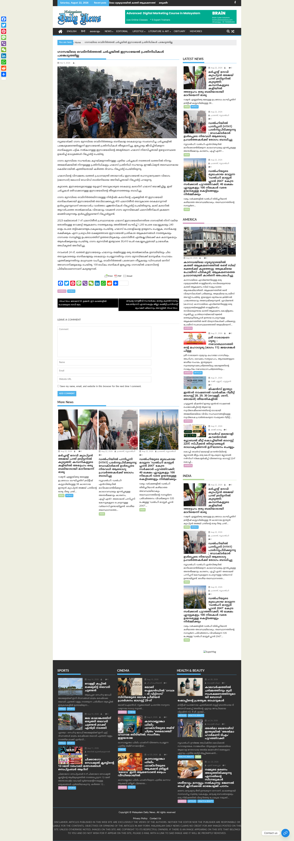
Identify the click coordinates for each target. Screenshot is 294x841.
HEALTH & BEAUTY (195, 715)
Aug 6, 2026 (152, 717)
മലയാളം (95, 31)
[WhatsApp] (4, 62)
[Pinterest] (4, 31)
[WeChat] (4, 50)
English (71, 31)
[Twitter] (4, 25)
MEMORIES (196, 31)
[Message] (4, 37)
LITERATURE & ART (158, 31)
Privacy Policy (140, 818)
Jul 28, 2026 (212, 680)
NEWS (108, 31)
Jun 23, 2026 (213, 762)
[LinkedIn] (4, 56)
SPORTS (71, 709)
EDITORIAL (122, 31)
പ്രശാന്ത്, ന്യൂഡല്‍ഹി (125, 451)
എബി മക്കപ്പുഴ (214, 765)
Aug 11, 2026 (93, 748)
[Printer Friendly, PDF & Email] (118, 276)
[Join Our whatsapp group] (285, 833)
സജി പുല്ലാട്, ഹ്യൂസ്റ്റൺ (220, 381)
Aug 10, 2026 (152, 680)
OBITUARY (179, 31)
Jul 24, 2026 (212, 721)
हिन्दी (83, 31)
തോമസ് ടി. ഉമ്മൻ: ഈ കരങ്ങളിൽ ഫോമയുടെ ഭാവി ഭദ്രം (82, 303)
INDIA (61, 495)
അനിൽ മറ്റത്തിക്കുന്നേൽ (98, 752)
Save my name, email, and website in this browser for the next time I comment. (100, 386)
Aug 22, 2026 (66, 451)
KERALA (62, 709)
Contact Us (155, 818)
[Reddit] (4, 68)
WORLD (71, 291)
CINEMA (131, 712)
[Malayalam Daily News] (60, 31)
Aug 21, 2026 (216, 333)
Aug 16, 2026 (93, 680)
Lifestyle (138, 31)
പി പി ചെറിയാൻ (154, 683)
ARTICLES (198, 373)
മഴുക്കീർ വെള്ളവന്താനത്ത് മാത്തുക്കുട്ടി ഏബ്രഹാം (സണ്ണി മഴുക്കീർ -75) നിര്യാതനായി (161, 3)
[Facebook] (4, 19)
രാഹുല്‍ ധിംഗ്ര (213, 683)
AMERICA (62, 291)
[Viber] (4, 44)
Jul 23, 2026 (152, 755)
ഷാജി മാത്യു (216, 430)
